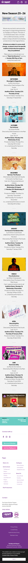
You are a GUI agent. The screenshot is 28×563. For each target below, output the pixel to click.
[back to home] (7, 4)
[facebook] (3, 437)
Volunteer (6, 483)
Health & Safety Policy (14, 532)
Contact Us (19, 484)
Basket (18, 2)
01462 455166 (6, 509)
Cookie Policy (14, 529)
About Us (18, 473)
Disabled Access (21, 469)
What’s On (6, 463)
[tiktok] (9, 437)
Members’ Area (14, 535)
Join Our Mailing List (10, 448)
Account (22, 2)
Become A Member (10, 443)
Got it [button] (14, 559)
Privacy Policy (14, 527)
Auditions (6, 481)
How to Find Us (20, 465)
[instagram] (6, 437)
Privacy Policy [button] (14, 555)
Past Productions (7, 487)
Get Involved (6, 467)
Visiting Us (19, 463)
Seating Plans (20, 467)
